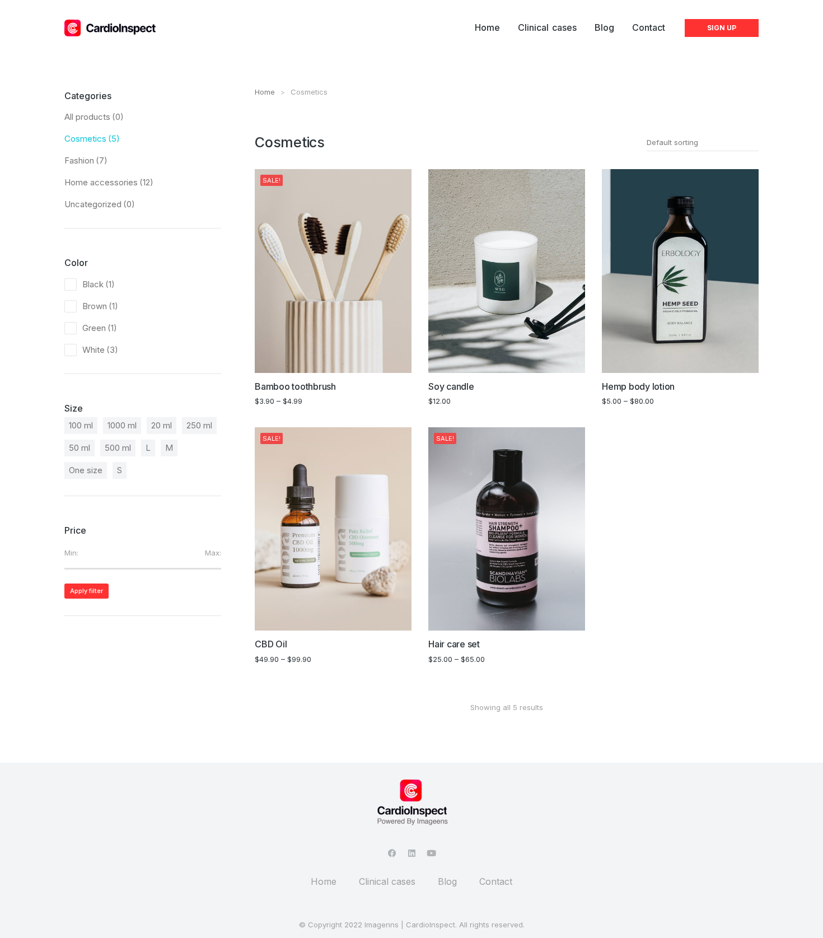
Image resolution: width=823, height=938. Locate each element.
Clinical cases (387, 881)
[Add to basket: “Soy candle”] (575, 363)
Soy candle (451, 386)
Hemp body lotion (638, 386)
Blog (447, 881)
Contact (495, 881)
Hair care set (454, 644)
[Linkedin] (412, 853)
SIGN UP (721, 28)
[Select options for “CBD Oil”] (402, 621)
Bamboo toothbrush (295, 386)
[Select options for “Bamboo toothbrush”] (402, 363)
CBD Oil (271, 644)
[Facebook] (392, 853)
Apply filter (86, 591)
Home (323, 881)
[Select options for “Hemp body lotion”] (749, 363)
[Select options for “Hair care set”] (575, 621)
